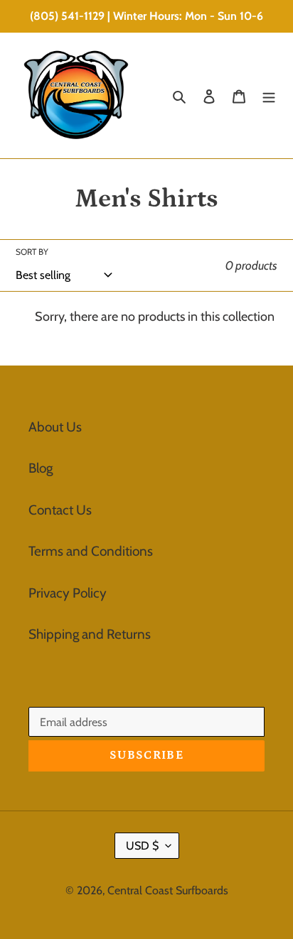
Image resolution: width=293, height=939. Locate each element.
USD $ (142, 845)
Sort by (32, 251)
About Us (55, 427)
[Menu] (269, 95)
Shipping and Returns (89, 634)
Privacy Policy (67, 593)
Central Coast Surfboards (167, 890)
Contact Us (60, 510)
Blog (40, 468)
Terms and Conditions (90, 551)
